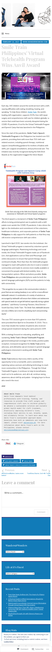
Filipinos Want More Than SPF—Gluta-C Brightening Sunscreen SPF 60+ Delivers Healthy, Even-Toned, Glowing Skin (25, 609)
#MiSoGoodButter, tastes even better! (13, 472)
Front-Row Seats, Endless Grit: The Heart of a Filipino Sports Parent (26, 595)
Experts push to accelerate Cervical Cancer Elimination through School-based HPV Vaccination (27, 604)
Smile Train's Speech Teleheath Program (20, 465)
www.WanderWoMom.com (35, 42)
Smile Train (32, 112)
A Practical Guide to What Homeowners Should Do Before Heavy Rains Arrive (25, 600)
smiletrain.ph (30, 423)
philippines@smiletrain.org (16, 430)
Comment (41, 512)
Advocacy (8, 456)
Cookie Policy (8, 642)
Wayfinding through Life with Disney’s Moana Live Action (25, 614)
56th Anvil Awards (12, 461)
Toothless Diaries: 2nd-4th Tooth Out (38, 472)
